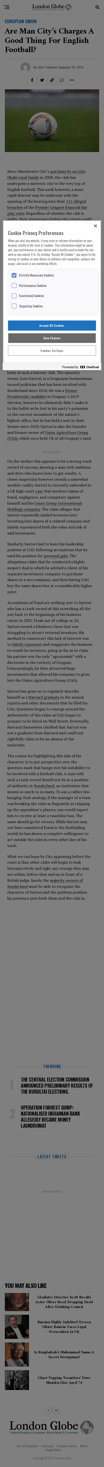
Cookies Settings (52, 350)
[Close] (95, 226)
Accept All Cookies (51, 325)
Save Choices (52, 338)
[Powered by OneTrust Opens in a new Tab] (80, 367)
